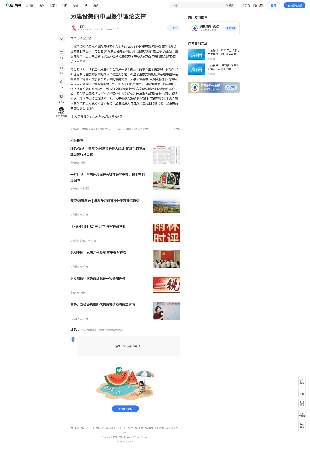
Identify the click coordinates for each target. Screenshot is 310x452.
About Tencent (87, 428)
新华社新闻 (76, 214)
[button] (231, 28)
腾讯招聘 (139, 428)
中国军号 (74, 292)
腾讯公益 (149, 428)
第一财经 (74, 188)
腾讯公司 (121, 441)
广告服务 (129, 428)
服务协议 (100, 428)
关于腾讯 (75, 428)
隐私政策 (110, 428)
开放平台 (119, 428)
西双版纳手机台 (78, 240)
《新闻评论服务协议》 (114, 329)
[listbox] (125, 229)
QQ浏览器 (159, 428)
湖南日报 (74, 162)
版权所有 (129, 441)
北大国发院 (76, 318)
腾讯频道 (170, 428)
